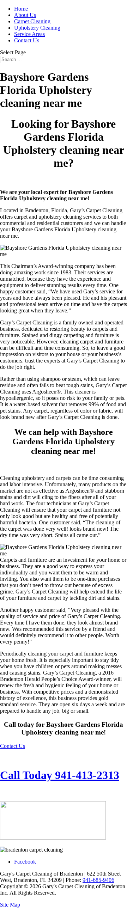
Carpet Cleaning (32, 21)
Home (21, 9)
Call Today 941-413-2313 (59, 775)
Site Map (10, 905)
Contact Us (26, 40)
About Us (25, 15)
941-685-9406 (98, 880)
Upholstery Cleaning (37, 28)
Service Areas (29, 34)
